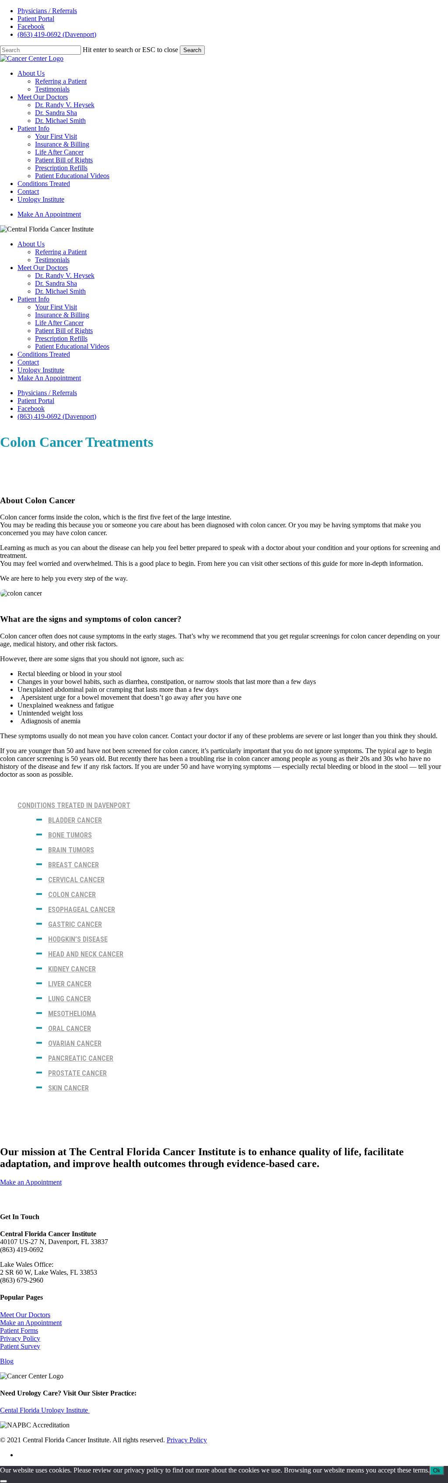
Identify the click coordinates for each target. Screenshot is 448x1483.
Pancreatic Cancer (80, 1058)
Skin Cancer (68, 1088)
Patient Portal (36, 400)
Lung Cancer (69, 999)
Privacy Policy (20, 1338)
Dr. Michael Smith (60, 291)
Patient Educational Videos (72, 346)
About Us (31, 244)
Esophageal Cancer (81, 909)
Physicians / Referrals (47, 392)
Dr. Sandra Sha (56, 283)
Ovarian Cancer (75, 1043)
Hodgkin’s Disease (78, 939)
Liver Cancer (69, 984)
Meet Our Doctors (43, 267)
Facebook (31, 408)
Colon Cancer (72, 895)
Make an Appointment (31, 1322)
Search (192, 50)
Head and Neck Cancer (85, 954)
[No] (3, 1481)
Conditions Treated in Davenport (74, 805)
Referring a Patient (61, 252)
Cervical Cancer (76, 880)
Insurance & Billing (62, 315)
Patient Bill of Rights (64, 330)
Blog (7, 1361)
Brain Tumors (71, 850)
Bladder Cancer (75, 820)
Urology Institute (41, 370)
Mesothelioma (72, 1014)
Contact (28, 362)
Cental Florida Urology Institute (45, 1410)
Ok (437, 1470)
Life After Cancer (59, 322)
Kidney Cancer (72, 969)
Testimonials (52, 259)
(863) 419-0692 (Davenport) (57, 416)
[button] (31, 1182)
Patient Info (33, 299)
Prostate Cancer (77, 1073)
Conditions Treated (44, 354)
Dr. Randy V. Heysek (64, 275)
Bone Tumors (70, 835)
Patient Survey (20, 1346)
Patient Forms (19, 1330)
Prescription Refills (61, 338)
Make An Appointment (49, 378)
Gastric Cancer (75, 924)
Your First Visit (56, 307)
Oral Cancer (69, 1028)
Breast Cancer (73, 865)
